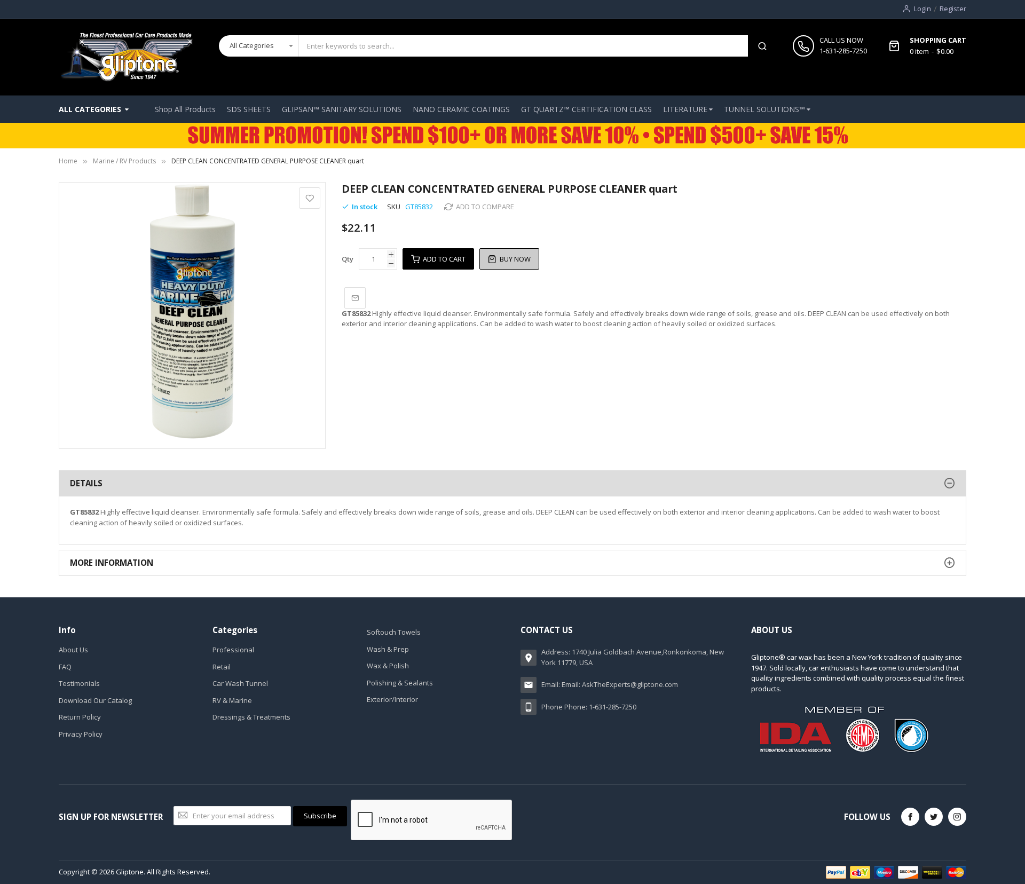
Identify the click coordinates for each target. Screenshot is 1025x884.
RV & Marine (232, 700)
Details (86, 483)
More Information (111, 562)
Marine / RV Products (124, 160)
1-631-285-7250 (843, 51)
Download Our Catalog (95, 700)
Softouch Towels (394, 632)
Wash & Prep (388, 649)
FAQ (65, 667)
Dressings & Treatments (251, 717)
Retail (221, 667)
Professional (233, 649)
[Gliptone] (126, 57)
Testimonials (79, 683)
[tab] (512, 483)
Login (922, 8)
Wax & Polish (388, 665)
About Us (73, 649)
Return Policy (80, 717)
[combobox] (523, 46)
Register (953, 8)
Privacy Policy (80, 734)
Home (68, 160)
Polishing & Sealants (400, 683)
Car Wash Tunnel (240, 683)
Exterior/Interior (392, 699)
